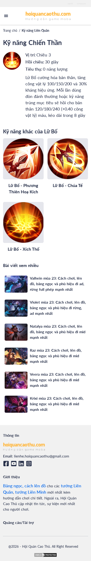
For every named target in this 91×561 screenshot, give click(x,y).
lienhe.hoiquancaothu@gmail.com (41, 456)
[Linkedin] (22, 464)
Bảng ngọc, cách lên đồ (24, 485)
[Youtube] (14, 464)
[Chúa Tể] (67, 158)
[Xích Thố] (23, 222)
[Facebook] (7, 464)
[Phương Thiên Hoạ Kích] (23, 158)
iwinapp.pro (81, 3)
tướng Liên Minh (30, 492)
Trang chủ (10, 30)
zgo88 (70, 3)
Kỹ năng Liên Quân (35, 30)
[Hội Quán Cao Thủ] (48, 15)
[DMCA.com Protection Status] (45, 555)
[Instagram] (30, 464)
